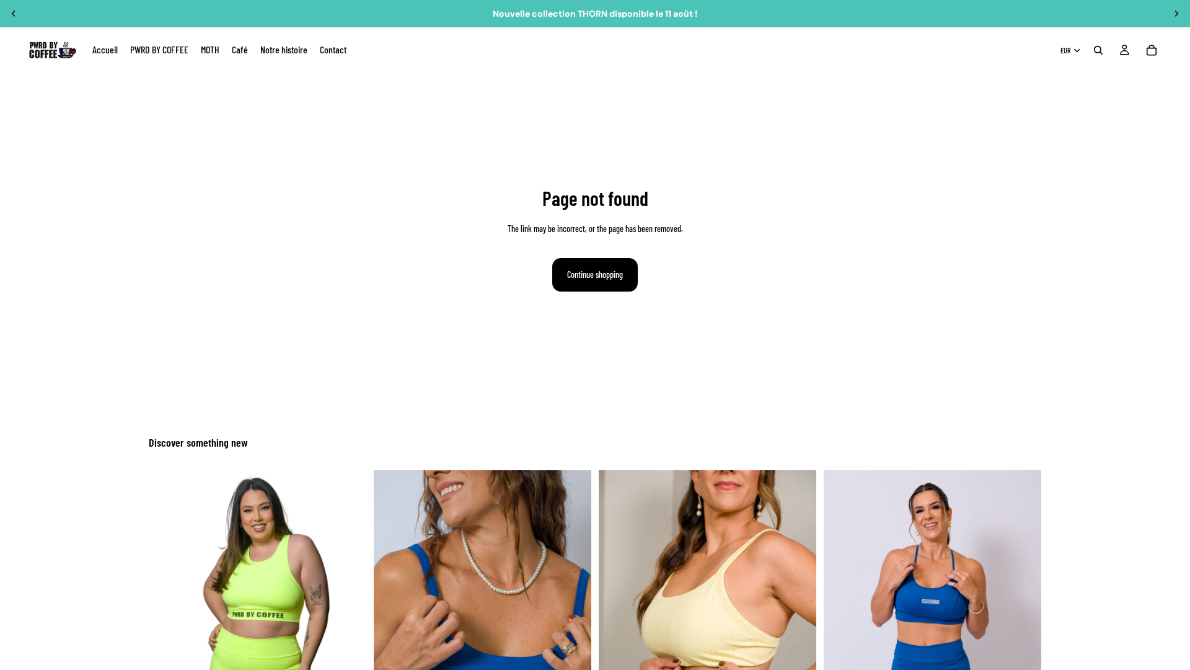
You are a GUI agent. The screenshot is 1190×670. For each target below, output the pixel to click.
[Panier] (1151, 50)
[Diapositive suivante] (1176, 13)
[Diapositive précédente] (13, 13)
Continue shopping (595, 274)
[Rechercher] (1098, 50)
